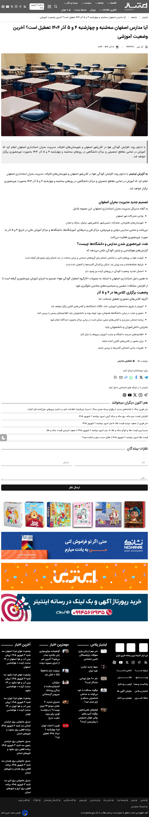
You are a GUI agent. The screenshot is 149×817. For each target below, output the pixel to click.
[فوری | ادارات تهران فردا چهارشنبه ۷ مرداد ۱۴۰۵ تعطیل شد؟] (66, 725)
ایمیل (66, 462)
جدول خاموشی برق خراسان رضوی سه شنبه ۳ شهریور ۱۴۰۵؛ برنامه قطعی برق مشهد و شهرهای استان (16, 747)
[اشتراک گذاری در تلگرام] (146, 379)
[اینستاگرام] (16, 6)
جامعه (101, 3)
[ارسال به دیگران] (121, 379)
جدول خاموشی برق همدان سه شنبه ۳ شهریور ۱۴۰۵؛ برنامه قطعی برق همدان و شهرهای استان (16, 767)
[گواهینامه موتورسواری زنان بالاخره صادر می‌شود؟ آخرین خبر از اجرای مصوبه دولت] (66, 651)
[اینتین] (74, 576)
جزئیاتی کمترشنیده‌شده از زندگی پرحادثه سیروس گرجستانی (51, 688)
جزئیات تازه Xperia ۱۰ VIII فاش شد (50, 673)
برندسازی (94, 800)
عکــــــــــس (125, 677)
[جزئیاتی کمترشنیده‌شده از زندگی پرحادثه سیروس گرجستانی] (66, 682)
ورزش (93, 10)
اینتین (143, 800)
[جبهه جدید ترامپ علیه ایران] (104, 667)
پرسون (82, 800)
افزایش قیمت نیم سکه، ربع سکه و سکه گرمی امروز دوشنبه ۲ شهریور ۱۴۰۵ (113, 416)
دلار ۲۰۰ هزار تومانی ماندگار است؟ (89, 681)
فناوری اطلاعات (109, 10)
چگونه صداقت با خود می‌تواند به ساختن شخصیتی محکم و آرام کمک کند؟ (88, 696)
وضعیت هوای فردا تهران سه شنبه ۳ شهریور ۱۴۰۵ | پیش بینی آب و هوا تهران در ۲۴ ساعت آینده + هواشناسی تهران (17, 706)
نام (143, 462)
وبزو (133, 800)
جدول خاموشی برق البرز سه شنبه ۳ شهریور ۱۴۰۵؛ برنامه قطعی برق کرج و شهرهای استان (17, 786)
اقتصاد (113, 3)
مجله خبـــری (141, 698)
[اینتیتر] (136, 6)
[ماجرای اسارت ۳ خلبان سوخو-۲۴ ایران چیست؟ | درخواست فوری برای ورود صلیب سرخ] (66, 702)
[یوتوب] (7, 6)
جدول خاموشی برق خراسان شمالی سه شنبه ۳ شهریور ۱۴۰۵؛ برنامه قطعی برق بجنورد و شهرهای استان (16, 728)
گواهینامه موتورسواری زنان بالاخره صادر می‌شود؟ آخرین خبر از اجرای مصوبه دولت (49, 657)
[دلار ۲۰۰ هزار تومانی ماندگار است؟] (104, 678)
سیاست (88, 3)
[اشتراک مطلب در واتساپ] (131, 379)
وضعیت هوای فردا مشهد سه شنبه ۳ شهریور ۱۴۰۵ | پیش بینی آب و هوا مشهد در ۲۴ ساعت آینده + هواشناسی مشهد (17, 683)
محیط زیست (80, 10)
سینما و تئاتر (72, 3)
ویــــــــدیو (142, 677)
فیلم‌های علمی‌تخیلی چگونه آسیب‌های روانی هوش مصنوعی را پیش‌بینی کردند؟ (88, 716)
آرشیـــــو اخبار (125, 684)
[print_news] (115, 378)
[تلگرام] (20, 6)
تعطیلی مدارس (124, 361)
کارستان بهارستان (51, 800)
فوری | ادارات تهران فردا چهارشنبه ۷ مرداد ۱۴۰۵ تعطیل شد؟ (50, 732)
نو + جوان (66, 10)
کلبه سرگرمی (69, 800)
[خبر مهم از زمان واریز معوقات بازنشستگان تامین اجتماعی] (104, 651)
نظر (143, 478)
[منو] (49, 6)
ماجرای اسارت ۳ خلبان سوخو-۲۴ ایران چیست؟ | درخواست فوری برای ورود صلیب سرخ (50, 710)
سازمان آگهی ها (124, 691)
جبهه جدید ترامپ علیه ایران (89, 669)
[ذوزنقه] (74, 514)
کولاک (35, 800)
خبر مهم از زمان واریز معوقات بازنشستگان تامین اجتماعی (88, 655)
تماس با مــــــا (124, 671)
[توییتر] (11, 6)
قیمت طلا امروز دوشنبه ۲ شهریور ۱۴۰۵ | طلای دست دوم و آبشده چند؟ (115, 437)
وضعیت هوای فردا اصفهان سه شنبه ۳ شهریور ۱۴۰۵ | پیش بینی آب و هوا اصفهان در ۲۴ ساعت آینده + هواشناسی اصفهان (16, 659)
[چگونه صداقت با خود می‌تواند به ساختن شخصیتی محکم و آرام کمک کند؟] (104, 690)
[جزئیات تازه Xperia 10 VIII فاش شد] (66, 671)
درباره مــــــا (141, 671)
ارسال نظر (74, 487)
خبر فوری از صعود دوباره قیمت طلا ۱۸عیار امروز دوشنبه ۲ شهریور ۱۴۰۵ (115, 423)
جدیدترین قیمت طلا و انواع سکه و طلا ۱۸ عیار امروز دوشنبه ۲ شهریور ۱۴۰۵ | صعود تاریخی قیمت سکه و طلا (97, 430)
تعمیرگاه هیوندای (138, 807)
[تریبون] (74, 607)
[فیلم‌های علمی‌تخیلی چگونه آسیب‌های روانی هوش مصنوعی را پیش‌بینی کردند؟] (104, 710)
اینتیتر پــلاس (141, 691)
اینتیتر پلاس (98, 645)
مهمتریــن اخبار (124, 698)
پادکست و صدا (141, 684)
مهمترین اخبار (59, 645)
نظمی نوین (23, 800)
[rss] (25, 6)
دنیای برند (107, 800)
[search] (55, 6)
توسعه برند (121, 800)
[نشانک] (74, 545)
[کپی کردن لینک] (126, 378)
